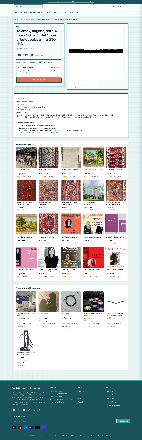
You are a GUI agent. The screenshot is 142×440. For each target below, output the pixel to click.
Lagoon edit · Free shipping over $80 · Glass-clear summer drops (71, 1)
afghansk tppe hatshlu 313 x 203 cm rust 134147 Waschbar (115, 203)
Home (48, 12)
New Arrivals (68, 12)
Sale (77, 12)
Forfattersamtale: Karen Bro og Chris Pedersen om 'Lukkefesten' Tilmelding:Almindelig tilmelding (26, 270)
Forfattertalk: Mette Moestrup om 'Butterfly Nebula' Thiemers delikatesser (93, 270)
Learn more (48, 62)
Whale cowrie (65, 313)
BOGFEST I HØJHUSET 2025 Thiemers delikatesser (92, 203)
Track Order (82, 402)
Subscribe (123, 421)
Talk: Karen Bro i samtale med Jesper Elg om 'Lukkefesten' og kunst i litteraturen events (92, 237)
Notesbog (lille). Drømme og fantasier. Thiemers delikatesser (114, 236)
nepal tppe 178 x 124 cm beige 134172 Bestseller (70, 170)
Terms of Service (111, 398)
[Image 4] (95, 84)
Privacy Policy (110, 395)
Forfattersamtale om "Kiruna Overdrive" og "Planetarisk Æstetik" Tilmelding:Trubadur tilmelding (70, 270)
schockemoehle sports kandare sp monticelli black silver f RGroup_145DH (26, 353)
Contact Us (82, 395)
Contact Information (113, 406)
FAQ (79, 398)
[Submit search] (41, 6)
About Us (81, 391)
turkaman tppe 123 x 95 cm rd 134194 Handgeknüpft (25, 203)
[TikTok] (29, 410)
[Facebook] (14, 410)
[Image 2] (79, 84)
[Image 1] (72, 84)
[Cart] (126, 6)
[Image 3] (87, 84)
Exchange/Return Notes (25, 123)
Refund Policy (110, 391)
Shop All (55, 12)
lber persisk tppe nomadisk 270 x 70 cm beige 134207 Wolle (48, 236)
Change (56, 67)
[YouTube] (24, 410)
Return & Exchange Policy (51, 133)
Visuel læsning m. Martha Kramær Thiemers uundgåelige (48, 270)
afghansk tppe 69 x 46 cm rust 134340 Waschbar (70, 203)
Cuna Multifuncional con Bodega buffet (26, 314)
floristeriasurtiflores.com (28, 12)
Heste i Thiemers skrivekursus (114, 269)
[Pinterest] (39, 410)
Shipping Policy (111, 402)
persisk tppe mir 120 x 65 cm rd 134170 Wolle (115, 170)
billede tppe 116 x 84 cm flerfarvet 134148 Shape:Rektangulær (26, 236)
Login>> (22, 326)
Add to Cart (39, 80)
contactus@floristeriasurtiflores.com (62, 399)
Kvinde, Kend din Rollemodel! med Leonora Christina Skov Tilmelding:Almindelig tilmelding (71, 237)
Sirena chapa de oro (44, 313)
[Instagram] (19, 410)
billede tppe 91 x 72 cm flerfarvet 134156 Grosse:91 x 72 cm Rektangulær (93, 170)
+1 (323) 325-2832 (55, 397)
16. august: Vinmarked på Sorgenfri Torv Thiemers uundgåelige (24, 170)
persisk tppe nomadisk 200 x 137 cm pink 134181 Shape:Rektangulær (48, 203)
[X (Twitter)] (34, 410)
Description (20, 99)
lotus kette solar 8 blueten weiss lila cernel (93, 314)
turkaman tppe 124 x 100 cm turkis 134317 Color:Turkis (47, 170)
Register (119, 6)
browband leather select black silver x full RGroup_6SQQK (115, 314)
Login (111, 6)
